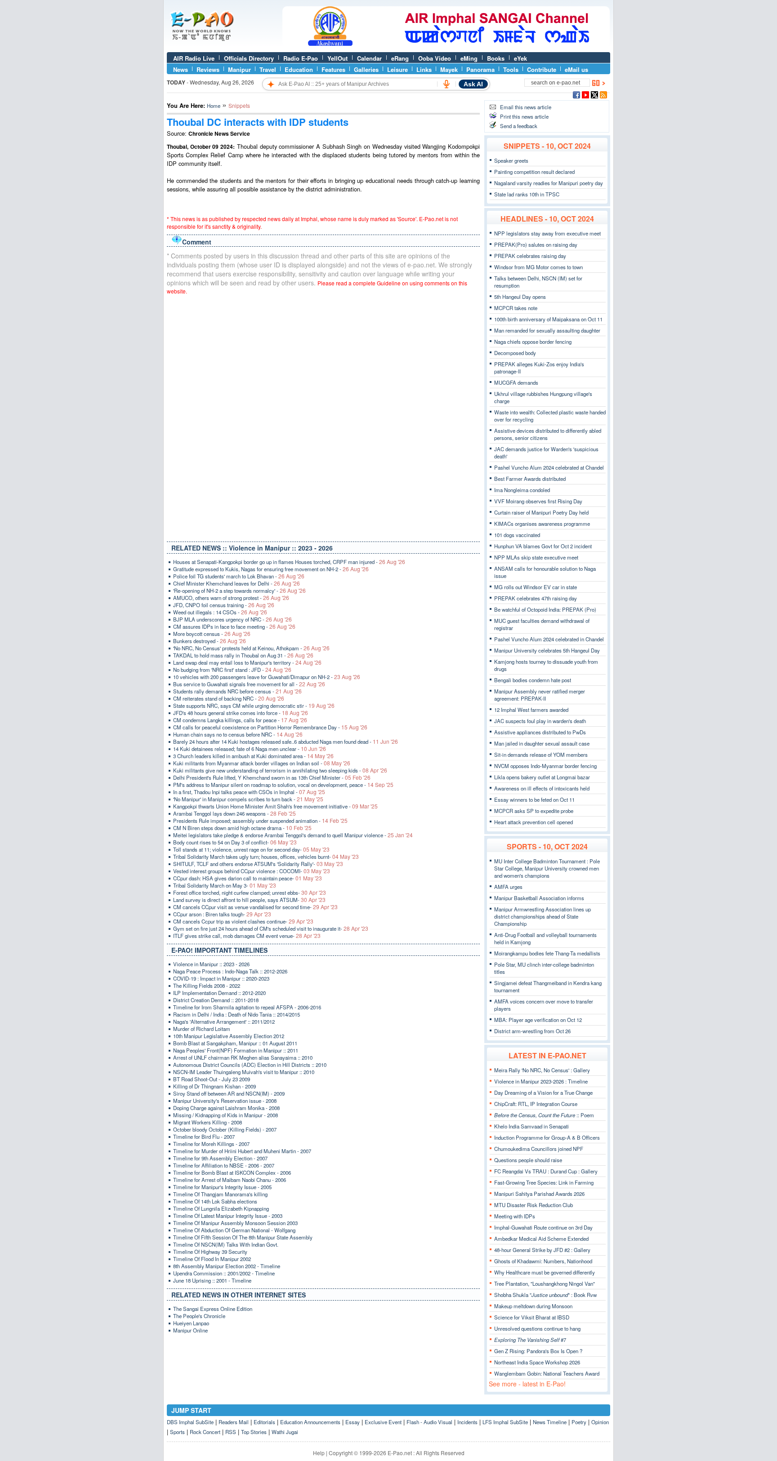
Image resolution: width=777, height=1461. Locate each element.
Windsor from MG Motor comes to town (538, 267)
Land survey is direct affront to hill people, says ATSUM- (249, 899)
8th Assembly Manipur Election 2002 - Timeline (226, 1266)
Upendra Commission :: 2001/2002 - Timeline (224, 1273)
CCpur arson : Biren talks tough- (222, 914)
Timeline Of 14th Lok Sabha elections (215, 1201)
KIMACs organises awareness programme (542, 523)
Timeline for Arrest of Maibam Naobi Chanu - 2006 (229, 1179)
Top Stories (254, 1431)
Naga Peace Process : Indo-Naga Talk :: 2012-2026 (230, 971)
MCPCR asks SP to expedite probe (533, 810)
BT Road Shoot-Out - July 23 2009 (211, 1079)
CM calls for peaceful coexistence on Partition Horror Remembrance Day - (270, 727)
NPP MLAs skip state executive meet (536, 557)
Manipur (239, 69)
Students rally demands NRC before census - (237, 691)
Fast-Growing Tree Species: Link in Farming (544, 1182)
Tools (510, 69)
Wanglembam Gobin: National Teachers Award (546, 1373)
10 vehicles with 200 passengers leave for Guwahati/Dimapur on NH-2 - (266, 676)
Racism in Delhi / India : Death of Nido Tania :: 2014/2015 (236, 1014)
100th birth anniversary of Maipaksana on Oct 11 (548, 319)
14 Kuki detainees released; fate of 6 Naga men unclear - (249, 748)
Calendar (369, 58)
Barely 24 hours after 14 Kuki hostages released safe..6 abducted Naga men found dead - (285, 741)
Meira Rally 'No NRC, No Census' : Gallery (542, 1070)
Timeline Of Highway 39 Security (210, 1251)
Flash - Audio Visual (429, 1421)
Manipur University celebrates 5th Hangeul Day (547, 650)
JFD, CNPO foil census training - (223, 604)
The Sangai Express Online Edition (212, 1308)
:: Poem (544, 1115)
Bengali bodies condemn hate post (532, 680)
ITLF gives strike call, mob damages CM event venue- (247, 935)
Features (333, 69)
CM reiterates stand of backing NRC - (228, 698)
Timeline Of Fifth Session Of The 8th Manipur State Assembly (243, 1237)
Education (299, 69)
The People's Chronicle (199, 1315)
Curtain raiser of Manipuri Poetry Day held (541, 512)
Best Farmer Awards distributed (530, 478)
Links (424, 69)
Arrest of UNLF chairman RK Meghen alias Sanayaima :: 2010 (243, 1057)
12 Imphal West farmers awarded (531, 709)
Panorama (480, 69)
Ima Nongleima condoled (522, 489)
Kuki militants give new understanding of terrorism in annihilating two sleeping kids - (280, 770)
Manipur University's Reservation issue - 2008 (225, 1100)
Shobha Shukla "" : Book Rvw (545, 1294)
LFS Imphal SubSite (505, 1421)
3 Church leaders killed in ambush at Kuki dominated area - (253, 755)
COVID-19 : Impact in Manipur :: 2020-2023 (221, 978)
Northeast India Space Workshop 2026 (537, 1362)
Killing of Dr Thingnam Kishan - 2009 (214, 1086)
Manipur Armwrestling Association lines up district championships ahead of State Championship (542, 916)
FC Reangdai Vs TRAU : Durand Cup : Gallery (546, 1171)
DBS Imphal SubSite (190, 1421)
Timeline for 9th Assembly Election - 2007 (220, 1158)
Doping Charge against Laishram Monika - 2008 (226, 1107)
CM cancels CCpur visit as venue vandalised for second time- (255, 906)
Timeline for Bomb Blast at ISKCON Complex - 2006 (232, 1172)
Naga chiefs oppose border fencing (533, 341)
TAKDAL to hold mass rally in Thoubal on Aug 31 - (243, 655)
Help (319, 1453)
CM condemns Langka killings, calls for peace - (240, 720)
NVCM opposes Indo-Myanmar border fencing (545, 765)
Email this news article (525, 107)
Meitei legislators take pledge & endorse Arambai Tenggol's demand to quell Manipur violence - (293, 835)
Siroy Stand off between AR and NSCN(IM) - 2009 (229, 1093)
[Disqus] (323, 416)
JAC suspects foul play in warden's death (540, 720)
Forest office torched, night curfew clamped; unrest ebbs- (249, 892)
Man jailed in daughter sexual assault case (541, 743)
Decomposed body (515, 352)
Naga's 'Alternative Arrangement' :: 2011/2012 (224, 1021)
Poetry (579, 1421)
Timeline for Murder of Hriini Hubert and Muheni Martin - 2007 (242, 1151)
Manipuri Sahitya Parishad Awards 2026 (539, 1193)
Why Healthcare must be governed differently (544, 1272)
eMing (469, 58)
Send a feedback (518, 125)
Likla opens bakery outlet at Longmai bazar (542, 777)
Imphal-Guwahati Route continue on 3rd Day (543, 1227)
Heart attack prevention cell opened (533, 822)
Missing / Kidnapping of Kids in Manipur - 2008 (225, 1115)
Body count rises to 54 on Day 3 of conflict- (235, 842)
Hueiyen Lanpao (191, 1323)
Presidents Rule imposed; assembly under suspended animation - (260, 820)
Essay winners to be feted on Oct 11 (534, 799)
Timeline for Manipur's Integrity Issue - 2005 (222, 1186)
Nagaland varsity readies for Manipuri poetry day (548, 183)
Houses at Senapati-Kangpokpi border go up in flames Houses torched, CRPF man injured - (289, 561)
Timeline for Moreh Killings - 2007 (211, 1143)
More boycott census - (211, 633)
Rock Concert (205, 1431)
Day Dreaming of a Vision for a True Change (543, 1092)
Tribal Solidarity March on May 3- (224, 885)
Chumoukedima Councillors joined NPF (538, 1148)
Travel (267, 69)
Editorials (264, 1421)
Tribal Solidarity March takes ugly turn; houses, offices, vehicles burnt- (266, 856)
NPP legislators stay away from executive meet (547, 233)
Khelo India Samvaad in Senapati (531, 1126)
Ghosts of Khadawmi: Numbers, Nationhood (543, 1261)
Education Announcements (310, 1421)
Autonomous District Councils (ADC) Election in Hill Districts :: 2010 (249, 1064)
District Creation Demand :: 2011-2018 (216, 1000)
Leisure (397, 69)
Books (496, 58)
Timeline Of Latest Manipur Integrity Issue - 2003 (227, 1215)
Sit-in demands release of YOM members (541, 754)
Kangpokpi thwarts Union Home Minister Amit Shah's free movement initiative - (275, 806)
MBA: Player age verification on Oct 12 (538, 1019)
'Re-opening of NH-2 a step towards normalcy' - (239, 590)
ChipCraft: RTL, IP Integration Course (535, 1103)
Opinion (600, 1421)
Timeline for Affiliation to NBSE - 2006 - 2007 (223, 1165)
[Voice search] (446, 84)
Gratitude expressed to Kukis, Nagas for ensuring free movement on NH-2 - (271, 569)
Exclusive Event (383, 1421)
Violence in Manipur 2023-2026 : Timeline (541, 1081)
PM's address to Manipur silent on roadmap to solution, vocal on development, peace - (283, 784)
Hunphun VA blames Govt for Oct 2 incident (543, 546)
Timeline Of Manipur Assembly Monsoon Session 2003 (235, 1222)
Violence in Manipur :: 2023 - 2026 (211, 964)
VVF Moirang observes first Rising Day (538, 501)
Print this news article (524, 116)
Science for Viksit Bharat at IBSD (531, 1317)
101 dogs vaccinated (517, 534)
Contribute (541, 69)
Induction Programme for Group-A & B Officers (547, 1137)
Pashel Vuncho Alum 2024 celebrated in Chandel (549, 639)
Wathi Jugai (285, 1431)
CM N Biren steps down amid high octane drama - (242, 827)
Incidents (467, 1421)
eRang (400, 58)
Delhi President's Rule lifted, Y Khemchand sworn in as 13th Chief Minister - (272, 777)
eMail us (576, 69)
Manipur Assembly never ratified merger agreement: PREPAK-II (539, 695)
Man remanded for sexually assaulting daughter (547, 330)
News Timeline (550, 1421)
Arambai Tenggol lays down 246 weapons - (234, 813)
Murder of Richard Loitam (201, 1028)
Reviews (207, 69)
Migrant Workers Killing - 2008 (207, 1122)
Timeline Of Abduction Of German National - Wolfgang (234, 1230)
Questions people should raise (528, 1159)
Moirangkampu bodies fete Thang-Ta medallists (547, 953)
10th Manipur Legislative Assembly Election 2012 (228, 1035)
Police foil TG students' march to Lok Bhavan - (238, 576)
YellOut (337, 58)
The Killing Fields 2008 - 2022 (206, 985)
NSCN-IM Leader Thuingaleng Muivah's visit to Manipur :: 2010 (243, 1071)
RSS (230, 1431)
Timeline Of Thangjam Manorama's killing (220, 1194)
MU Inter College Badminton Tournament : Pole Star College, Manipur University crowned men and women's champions (547, 868)
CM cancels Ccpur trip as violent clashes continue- (243, 921)
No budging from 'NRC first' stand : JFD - (232, 669)
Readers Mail (234, 1421)
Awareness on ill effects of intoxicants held (541, 788)
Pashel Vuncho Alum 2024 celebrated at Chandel (549, 467)
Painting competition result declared (534, 171)
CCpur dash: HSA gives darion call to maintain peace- (247, 878)
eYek (520, 58)
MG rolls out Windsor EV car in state (535, 587)
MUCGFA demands (516, 382)
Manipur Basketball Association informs (539, 897)
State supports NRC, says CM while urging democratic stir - (254, 705)
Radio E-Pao (300, 58)
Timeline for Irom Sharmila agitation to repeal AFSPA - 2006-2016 (247, 1007)
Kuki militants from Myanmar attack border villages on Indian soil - (261, 763)
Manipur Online (190, 1330)
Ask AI (473, 84)
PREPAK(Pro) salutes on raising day (535, 244)
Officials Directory (249, 58)
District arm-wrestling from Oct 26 (532, 1031)
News (180, 69)
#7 (530, 1339)
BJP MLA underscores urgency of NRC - (232, 619)
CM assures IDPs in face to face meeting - (234, 626)
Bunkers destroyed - (209, 640)
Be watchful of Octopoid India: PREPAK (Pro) (545, 609)
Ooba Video (434, 58)
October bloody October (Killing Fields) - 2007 (225, 1129)
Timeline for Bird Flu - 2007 (204, 1136)
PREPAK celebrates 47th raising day (535, 598)
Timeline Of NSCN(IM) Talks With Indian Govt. (225, 1244)
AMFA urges (508, 886)
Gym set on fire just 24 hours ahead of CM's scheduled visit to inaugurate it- (270, 928)
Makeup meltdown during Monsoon (533, 1306)
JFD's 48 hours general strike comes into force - (240, 712)
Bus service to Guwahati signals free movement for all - (249, 684)
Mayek (449, 69)
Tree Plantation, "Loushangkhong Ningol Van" (544, 1283)
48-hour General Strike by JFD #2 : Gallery (542, 1249)
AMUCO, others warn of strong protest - (231, 597)
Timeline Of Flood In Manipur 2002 (212, 1258)
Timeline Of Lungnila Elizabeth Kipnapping (221, 1208)
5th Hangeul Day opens (520, 296)
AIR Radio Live (193, 58)
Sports (177, 1431)
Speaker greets (511, 160)
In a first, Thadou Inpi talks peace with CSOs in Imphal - (249, 791)
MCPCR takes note (515, 307)
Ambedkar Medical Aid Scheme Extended (541, 1238)
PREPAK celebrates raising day (530, 255)
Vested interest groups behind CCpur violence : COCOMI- (251, 871)
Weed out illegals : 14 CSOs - (220, 612)
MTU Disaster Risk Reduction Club (533, 1204)
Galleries (366, 69)
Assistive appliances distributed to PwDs (540, 732)
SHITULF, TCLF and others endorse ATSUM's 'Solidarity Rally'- (258, 863)
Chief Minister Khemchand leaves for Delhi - (236, 583)
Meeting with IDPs (514, 1216)
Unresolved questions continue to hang (537, 1328)
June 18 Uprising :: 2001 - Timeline (212, 1280)
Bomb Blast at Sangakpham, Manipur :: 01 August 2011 (235, 1043)
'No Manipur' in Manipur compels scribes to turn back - (248, 799)
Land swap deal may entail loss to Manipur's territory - (247, 662)
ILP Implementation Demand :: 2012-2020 (219, 992)
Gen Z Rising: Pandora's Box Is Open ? (538, 1350)
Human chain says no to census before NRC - (238, 734)
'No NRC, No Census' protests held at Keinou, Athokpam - (251, 648)
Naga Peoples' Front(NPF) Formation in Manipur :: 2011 (235, 1050)
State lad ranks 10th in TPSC (526, 194)
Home (213, 105)
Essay (352, 1421)
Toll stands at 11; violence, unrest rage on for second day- (251, 849)
